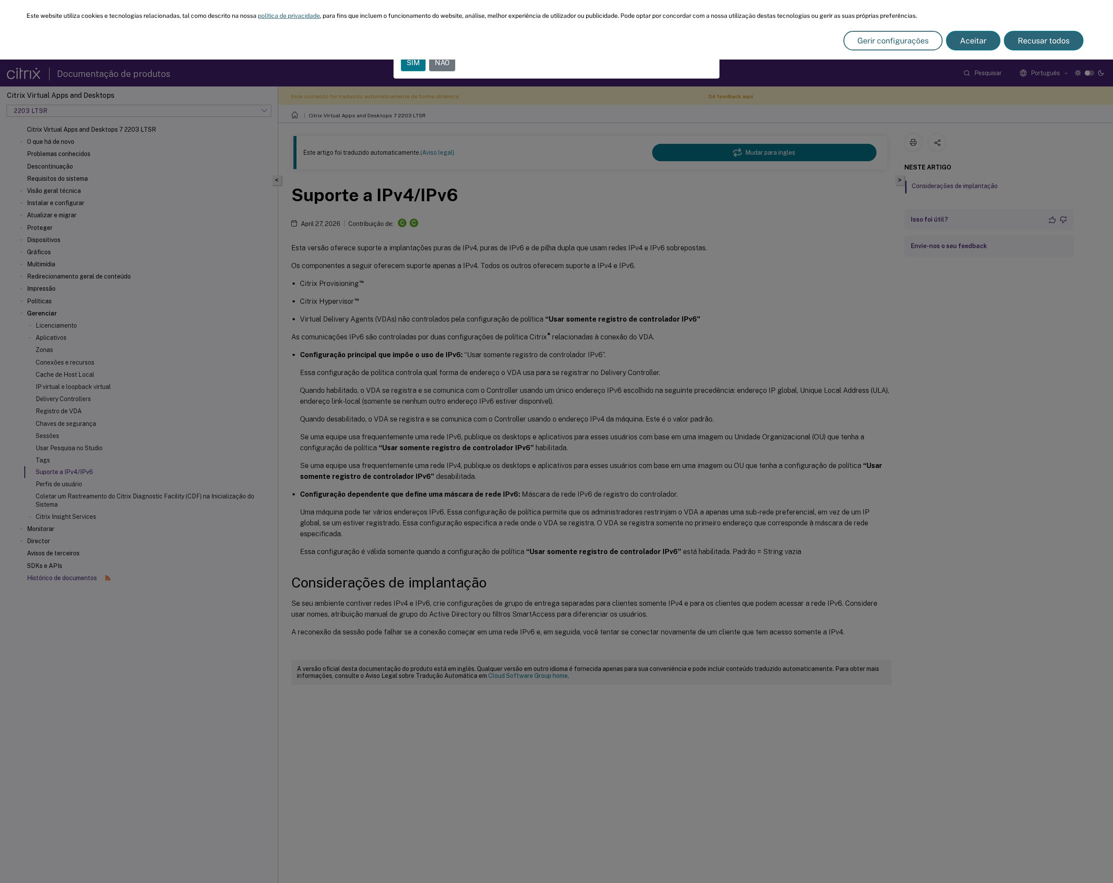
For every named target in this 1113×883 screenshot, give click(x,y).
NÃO (442, 63)
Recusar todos (1044, 40)
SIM (413, 63)
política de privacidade (289, 15)
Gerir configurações (893, 40)
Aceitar (973, 40)
